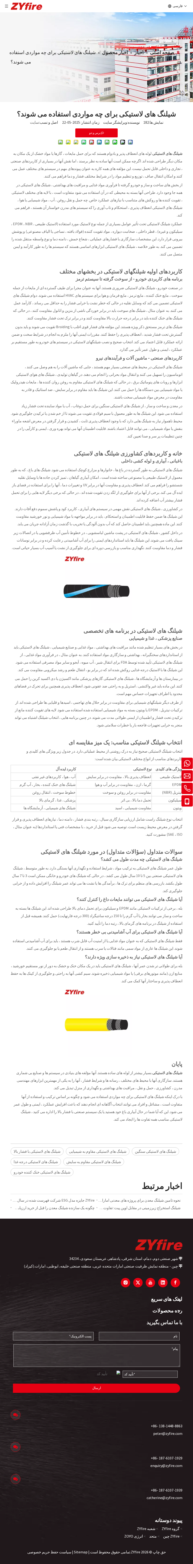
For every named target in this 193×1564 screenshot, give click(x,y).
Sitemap (81, 1552)
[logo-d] (158, 1244)
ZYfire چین (171, 1536)
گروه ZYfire (171, 1528)
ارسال (96, 1388)
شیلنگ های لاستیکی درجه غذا (36, 1161)
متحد (153, 1536)
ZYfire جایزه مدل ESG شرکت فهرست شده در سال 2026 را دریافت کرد (53, 1200)
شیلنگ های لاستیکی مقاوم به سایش (93, 1161)
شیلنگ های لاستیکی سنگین (155, 1151)
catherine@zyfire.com (164, 1497)
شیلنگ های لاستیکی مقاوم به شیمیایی (97, 1151)
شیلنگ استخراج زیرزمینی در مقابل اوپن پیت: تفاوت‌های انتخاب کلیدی (139, 1207)
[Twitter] (138, 1282)
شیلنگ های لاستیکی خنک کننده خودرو (42, 1172)
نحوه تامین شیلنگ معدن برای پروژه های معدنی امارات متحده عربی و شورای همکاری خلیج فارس (139, 1200)
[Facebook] (175, 1282)
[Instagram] (125, 1282)
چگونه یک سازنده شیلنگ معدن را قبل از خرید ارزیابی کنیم (53, 1207)
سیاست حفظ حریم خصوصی (49, 1552)
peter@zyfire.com (167, 1433)
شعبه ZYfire (146, 1528)
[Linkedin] (163, 1282)
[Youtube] (150, 1282)
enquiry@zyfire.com (166, 1465)
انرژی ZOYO (133, 1536)
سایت (34, 122)
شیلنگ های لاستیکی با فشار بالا (37, 1151)
